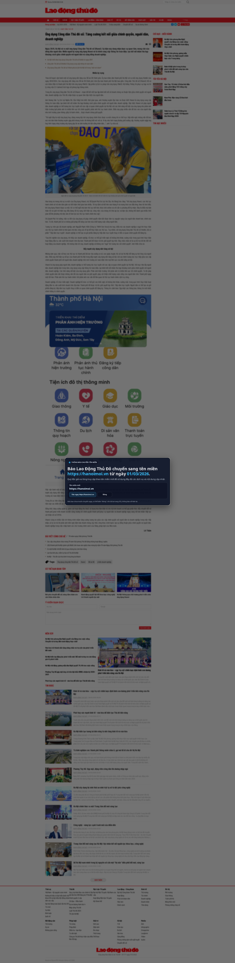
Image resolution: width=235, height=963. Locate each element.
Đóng (105, 494)
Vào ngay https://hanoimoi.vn (83, 494)
